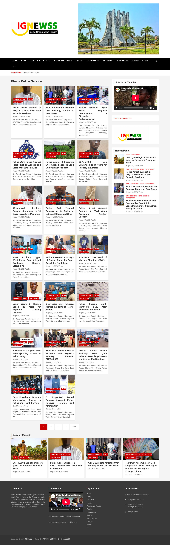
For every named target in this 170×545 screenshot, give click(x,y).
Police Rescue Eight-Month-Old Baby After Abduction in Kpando (93, 307)
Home (15, 61)
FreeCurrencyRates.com (123, 118)
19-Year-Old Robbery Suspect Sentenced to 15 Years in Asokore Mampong (27, 211)
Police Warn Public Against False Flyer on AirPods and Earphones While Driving (27, 165)
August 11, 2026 (52, 266)
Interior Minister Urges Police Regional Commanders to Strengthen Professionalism (93, 113)
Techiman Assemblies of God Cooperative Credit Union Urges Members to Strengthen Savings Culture (141, 204)
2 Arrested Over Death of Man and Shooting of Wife (93, 259)
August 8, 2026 (18, 316)
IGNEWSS (28, 539)
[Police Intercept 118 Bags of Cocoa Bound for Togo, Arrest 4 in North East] (60, 244)
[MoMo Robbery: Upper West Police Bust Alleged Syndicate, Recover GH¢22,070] (26, 244)
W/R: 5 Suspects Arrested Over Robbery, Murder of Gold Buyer (60, 110)
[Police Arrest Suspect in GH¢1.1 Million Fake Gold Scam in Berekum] (26, 95)
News (23, 61)
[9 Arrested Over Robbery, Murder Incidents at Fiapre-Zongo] (60, 291)
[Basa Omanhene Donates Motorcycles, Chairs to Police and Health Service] (26, 384)
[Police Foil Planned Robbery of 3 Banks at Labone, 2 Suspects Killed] (60, 195)
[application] (135, 98)
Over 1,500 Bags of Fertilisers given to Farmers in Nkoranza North (141, 160)
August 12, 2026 (19, 269)
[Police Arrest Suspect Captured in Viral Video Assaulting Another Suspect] (93, 195)
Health (46, 61)
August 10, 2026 (85, 263)
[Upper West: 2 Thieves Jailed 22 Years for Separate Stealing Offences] (26, 291)
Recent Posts (122, 150)
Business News (131, 196)
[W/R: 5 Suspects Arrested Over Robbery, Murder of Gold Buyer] (60, 95)
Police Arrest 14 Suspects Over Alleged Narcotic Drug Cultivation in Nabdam (60, 165)
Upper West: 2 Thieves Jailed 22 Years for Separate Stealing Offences (27, 308)
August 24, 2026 (85, 122)
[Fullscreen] (154, 108)
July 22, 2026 (17, 359)
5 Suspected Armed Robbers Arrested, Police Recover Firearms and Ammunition (60, 401)
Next (74, 427)
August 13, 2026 (85, 220)
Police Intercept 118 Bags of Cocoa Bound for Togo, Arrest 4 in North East (60, 260)
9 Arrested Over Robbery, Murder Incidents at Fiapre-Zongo (60, 307)
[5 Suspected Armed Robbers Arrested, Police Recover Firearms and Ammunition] (60, 384)
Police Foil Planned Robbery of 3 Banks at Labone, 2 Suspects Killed (60, 211)
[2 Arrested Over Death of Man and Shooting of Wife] (93, 244)
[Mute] (150, 108)
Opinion (135, 61)
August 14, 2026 (52, 217)
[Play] (117, 108)
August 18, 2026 (19, 171)
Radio (145, 61)
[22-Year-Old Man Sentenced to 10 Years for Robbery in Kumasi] (93, 149)
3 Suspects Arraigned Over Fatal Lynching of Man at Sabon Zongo (27, 353)
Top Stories (18, 102)
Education (35, 61)
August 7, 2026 (84, 313)
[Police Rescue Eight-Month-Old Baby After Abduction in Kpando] (93, 291)
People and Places (63, 61)
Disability (107, 61)
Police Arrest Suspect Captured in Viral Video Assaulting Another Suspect (93, 212)
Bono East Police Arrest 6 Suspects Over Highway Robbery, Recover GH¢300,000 (60, 354)
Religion (146, 196)
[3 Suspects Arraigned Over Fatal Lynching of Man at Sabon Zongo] (26, 338)
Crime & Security (20, 99)
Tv (14, 67)
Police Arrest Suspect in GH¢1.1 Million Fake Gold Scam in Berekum (27, 110)
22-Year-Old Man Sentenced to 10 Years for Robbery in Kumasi (93, 165)
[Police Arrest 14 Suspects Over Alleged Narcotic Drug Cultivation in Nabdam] (60, 149)
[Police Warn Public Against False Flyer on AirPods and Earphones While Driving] (26, 149)
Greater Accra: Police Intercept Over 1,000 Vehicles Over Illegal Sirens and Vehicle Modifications (93, 354)
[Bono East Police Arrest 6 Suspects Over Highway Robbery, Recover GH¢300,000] (60, 338)
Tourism (79, 61)
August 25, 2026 (19, 116)
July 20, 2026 (50, 409)
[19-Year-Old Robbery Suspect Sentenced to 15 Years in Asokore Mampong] (26, 195)
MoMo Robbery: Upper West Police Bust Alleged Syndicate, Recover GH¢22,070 (27, 261)
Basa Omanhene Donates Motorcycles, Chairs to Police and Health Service (27, 400)
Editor (28, 116)
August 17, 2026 (19, 217)
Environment (93, 61)
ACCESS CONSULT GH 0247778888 (56, 539)
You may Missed (21, 435)
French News (122, 61)
